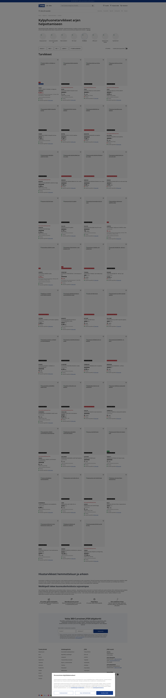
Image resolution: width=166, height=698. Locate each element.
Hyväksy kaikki (104, 693)
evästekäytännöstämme (98, 687)
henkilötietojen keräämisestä (77, 687)
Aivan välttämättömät (85, 693)
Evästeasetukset (64, 693)
